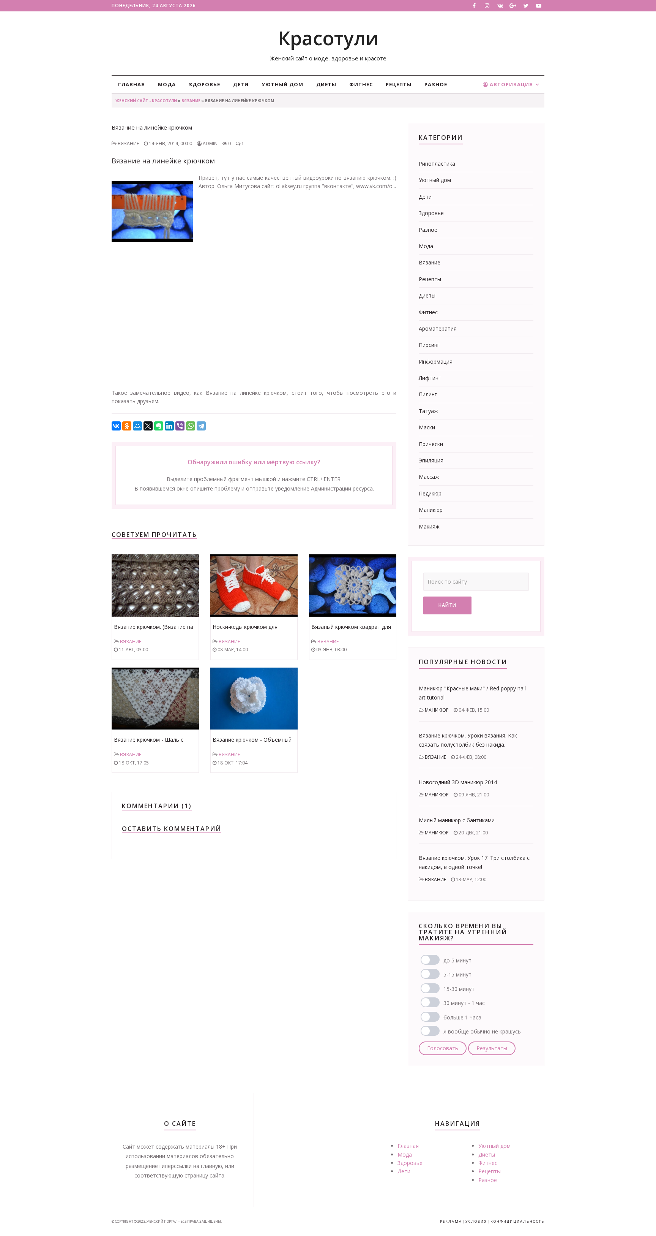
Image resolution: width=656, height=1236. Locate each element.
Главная (131, 84)
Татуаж (428, 411)
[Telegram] (201, 425)
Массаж (429, 476)
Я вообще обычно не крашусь (482, 1031)
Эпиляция (431, 460)
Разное (435, 84)
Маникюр (431, 509)
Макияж (429, 526)
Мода (167, 84)
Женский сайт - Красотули (146, 100)
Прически (431, 444)
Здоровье (204, 84)
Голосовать (442, 1048)
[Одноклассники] (126, 425)
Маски (427, 427)
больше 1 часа (462, 1017)
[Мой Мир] (137, 425)
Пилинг (428, 394)
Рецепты (399, 84)
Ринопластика (437, 163)
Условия (476, 1221)
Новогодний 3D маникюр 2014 (458, 782)
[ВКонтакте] (116, 425)
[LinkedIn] (169, 425)
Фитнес (361, 84)
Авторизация (510, 84)
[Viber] (179, 425)
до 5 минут (457, 960)
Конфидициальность (517, 1221)
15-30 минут (459, 988)
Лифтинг (430, 377)
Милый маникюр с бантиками (457, 820)
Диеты (326, 84)
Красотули (328, 38)
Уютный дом (282, 84)
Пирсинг (429, 344)
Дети (241, 84)
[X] (148, 425)
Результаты (491, 1048)
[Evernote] (158, 425)
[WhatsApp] (190, 425)
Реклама (451, 1221)
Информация (436, 361)
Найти (447, 605)
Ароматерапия (438, 328)
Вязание (190, 100)
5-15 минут (457, 974)
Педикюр (430, 493)
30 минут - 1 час (464, 1003)
